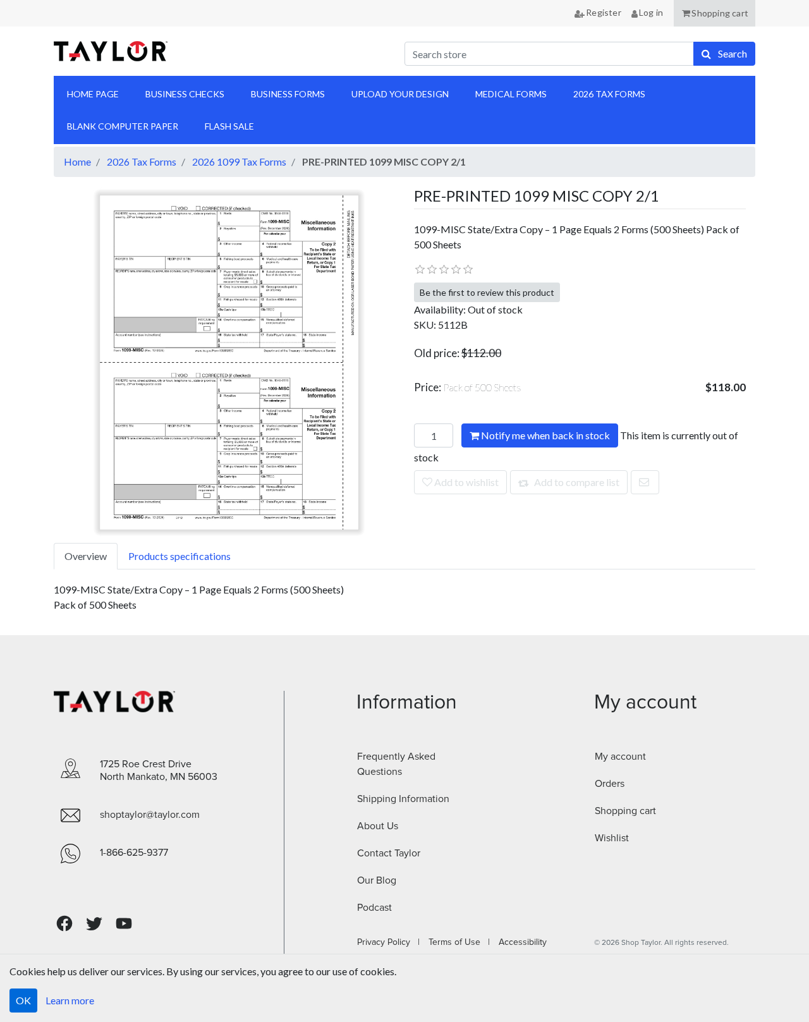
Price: (467, 387)
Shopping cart (625, 811)
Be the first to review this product (487, 292)
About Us (377, 826)
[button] (714, 13)
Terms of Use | (455, 942)
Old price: (436, 353)
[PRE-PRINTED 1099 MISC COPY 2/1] (229, 361)
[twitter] (94, 923)
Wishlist (612, 838)
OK (23, 1000)
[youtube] (124, 923)
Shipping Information (403, 799)
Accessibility (519, 942)
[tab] (86, 556)
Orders (609, 784)
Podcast (374, 908)
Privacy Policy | (388, 942)
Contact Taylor (388, 853)
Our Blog (376, 880)
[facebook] (64, 923)
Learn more (70, 1000)
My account (620, 756)
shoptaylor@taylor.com (150, 815)
